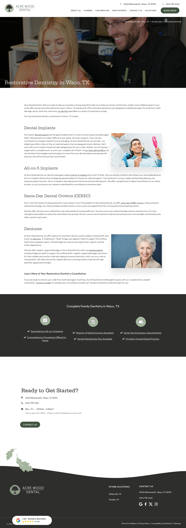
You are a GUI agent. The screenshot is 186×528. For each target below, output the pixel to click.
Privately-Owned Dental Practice (142, 338)
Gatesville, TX (115, 494)
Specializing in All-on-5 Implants (47, 331)
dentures (37, 239)
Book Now (170, 10)
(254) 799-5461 (172, 4)
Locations (150, 10)
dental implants (42, 134)
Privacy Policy (144, 523)
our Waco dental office (95, 150)
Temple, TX (114, 499)
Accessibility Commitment (161, 523)
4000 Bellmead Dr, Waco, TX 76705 (139, 4)
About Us (76, 10)
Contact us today (43, 282)
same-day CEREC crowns (132, 203)
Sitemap (177, 523)
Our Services (102, 10)
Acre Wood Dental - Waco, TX (137, 22)
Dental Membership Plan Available (94, 338)
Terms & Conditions (129, 523)
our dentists (63, 111)
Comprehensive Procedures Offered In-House (47, 339)
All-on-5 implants (79, 175)
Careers (88, 10)
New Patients (119, 10)
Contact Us (136, 10)
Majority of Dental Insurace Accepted (94, 332)
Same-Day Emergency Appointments (142, 332)
